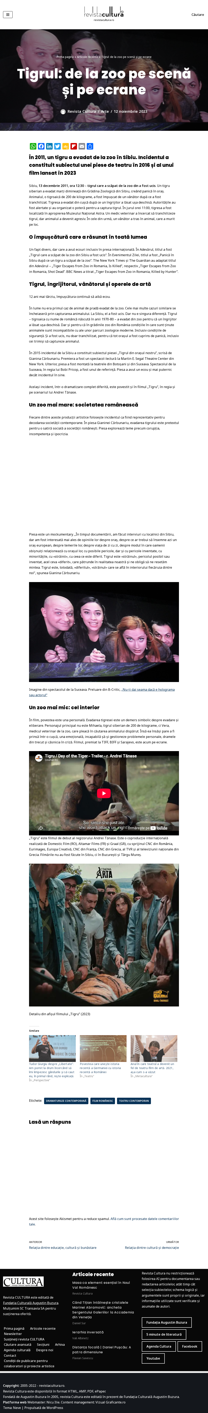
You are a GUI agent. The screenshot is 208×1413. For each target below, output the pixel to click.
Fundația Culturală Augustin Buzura (30, 1303)
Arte (105, 111)
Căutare (198, 14)
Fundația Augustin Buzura (166, 1322)
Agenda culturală (17, 1350)
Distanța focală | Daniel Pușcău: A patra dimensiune (101, 1349)
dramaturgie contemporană (66, 1101)
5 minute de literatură (164, 1334)
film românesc (102, 1101)
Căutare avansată (17, 1344)
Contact (10, 1355)
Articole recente (87, 57)
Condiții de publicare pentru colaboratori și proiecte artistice (29, 1363)
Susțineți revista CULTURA (24, 1339)
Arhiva (60, 1344)
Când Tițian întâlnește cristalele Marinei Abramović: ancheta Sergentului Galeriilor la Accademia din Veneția (103, 1310)
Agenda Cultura (158, 1346)
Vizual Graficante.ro (110, 1402)
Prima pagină (65, 57)
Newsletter (13, 1334)
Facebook (189, 1346)
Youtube (153, 1358)
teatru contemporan (134, 1101)
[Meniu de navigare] (8, 14)
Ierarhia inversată (88, 1332)
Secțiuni (43, 1344)
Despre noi (44, 1350)
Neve (17, 1407)
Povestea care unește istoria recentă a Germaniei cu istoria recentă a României (100, 1068)
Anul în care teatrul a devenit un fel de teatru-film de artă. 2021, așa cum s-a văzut (152, 1068)
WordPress (55, 1407)
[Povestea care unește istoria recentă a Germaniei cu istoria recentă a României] (103, 1048)
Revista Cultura (81, 111)
